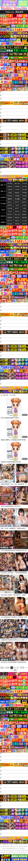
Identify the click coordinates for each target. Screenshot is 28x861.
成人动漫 (24, 186)
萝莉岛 (24, 211)
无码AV (3, 210)
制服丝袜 (17, 192)
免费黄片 (24, 214)
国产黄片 (9, 214)
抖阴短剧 (17, 224)
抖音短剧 (9, 208)
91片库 (10, 211)
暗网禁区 (9, 217)
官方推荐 (3, 203)
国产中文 (9, 220)
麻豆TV (17, 208)
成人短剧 (24, 220)
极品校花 (9, 224)
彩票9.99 (9, 205)
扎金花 (17, 205)
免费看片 (3, 222)
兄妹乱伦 (17, 220)
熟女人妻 (17, 214)
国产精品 (9, 183)
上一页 (7, 667)
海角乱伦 (17, 217)
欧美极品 (17, 186)
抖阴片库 (3, 216)
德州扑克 (24, 202)
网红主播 (17, 183)
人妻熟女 (9, 192)
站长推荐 (3, 197)
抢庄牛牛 (17, 202)
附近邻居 (9, 196)
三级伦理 (9, 189)
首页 (2, 667)
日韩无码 (24, 224)
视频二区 (3, 191)
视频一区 (3, 185)
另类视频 (24, 192)
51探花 (24, 208)
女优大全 (17, 211)
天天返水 (24, 205)
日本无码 (24, 183)
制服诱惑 (24, 217)
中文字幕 (17, 189)
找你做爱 (24, 196)
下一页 (22, 667)
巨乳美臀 (24, 189)
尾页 (15, 670)
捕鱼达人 (9, 202)
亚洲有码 (9, 186)
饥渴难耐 (17, 196)
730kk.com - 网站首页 (14, 12)
